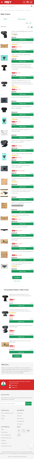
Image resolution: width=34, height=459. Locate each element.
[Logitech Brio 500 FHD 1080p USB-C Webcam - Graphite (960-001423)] (4, 266)
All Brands (19, 424)
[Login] (27, 2)
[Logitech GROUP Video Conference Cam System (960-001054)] (4, 241)
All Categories (20, 421)
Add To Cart (22, 39)
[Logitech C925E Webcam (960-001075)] (4, 218)
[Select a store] (24, 2)
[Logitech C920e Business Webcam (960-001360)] (4, 45)
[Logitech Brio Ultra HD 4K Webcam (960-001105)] (4, 254)
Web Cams (28, 10)
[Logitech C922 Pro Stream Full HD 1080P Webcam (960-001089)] (4, 168)
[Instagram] (19, 436)
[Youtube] (28, 432)
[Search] (31, 6)
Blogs (2, 418)
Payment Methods (6, 435)
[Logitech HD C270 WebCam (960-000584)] (4, 57)
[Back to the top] (31, 445)
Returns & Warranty (6, 437)
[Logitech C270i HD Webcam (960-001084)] (4, 120)
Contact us (14, 387)
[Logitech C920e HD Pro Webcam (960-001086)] (4, 156)
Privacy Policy (22, 456)
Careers (3, 415)
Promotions (20, 413)
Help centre (14, 385)
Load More (17, 277)
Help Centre (4, 432)
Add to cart (21, 305)
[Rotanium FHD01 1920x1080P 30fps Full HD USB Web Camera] (4, 34)
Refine (5, 19)
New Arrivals (20, 418)
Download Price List (6, 446)
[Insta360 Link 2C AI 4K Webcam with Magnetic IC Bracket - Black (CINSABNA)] (4, 143)
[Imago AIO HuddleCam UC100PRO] (4, 230)
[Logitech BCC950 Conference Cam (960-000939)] (4, 181)
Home (2, 10)
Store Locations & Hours (7, 413)
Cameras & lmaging (20, 10)
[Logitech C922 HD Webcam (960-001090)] (4, 100)
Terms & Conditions (13, 456)
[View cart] (31, 2)
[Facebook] (19, 432)
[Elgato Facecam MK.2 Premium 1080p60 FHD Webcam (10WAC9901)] (4, 109)
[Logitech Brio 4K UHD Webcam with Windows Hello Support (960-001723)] (4, 205)
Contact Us (4, 443)
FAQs (2, 429)
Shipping (3, 440)
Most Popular (21, 19)
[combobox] (17, 6)
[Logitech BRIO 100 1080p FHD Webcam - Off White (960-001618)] (4, 132)
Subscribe (28, 403)
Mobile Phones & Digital (10, 10)
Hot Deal (19, 415)
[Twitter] (24, 432)
